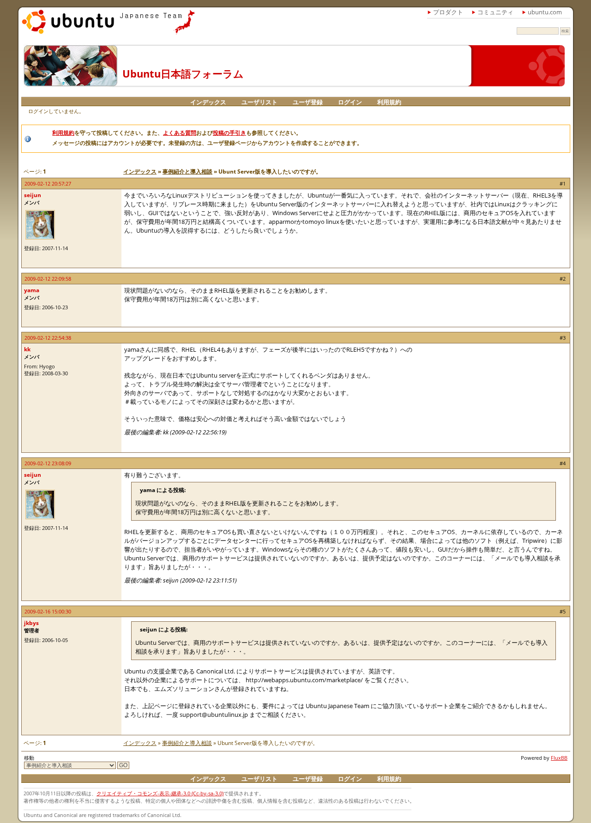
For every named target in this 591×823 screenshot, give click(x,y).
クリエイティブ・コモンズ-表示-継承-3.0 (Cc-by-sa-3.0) (159, 793)
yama (31, 290)
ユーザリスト (259, 102)
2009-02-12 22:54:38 (47, 337)
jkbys (31, 623)
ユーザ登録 (308, 102)
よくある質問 (179, 133)
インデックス (208, 102)
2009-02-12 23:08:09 (47, 463)
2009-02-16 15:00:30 (47, 611)
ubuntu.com (545, 12)
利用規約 (389, 102)
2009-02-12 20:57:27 (47, 183)
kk (27, 349)
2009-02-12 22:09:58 (47, 278)
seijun (32, 195)
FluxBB (559, 757)
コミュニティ (495, 12)
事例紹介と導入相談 (187, 171)
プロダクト (448, 12)
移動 (29, 757)
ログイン (350, 102)
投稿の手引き (229, 133)
